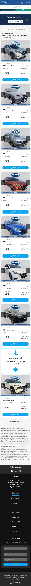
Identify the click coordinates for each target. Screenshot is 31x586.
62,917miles (25, 244)
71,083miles (25, 112)
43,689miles (25, 156)
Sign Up (16, 564)
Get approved (15, 517)
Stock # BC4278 (6, 283)
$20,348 (5, 408)
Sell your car (15, 512)
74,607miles (25, 68)
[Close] (27, 19)
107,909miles (25, 288)
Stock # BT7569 (6, 328)
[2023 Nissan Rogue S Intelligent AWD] (15, 385)
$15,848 (5, 249)
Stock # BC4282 (6, 239)
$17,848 (5, 73)
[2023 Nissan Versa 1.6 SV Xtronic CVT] (15, 227)
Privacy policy (15, 526)
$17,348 (5, 161)
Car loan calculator (15, 522)
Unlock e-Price (16, 79)
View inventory (15, 498)
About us (15, 508)
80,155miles (25, 403)
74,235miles (25, 332)
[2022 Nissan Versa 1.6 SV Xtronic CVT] (15, 271)
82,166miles (25, 200)
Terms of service (15, 531)
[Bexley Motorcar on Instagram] (19, 471)
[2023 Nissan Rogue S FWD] (15, 315)
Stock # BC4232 (6, 151)
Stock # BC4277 (6, 195)
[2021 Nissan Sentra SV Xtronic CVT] (15, 139)
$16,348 (5, 205)
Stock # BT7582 (6, 107)
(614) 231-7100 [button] (17, 487)
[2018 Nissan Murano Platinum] (15, 51)
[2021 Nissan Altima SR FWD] (15, 183)
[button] (22, 2)
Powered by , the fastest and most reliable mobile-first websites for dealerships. (15, 577)
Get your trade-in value (16, 21)
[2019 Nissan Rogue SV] (15, 95)
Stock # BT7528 (6, 63)
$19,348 (5, 337)
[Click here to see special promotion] (15, 9)
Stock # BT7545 (6, 398)
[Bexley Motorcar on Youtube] (15, 471)
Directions (16, 503)
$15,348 (5, 117)
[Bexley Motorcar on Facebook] (12, 471)
